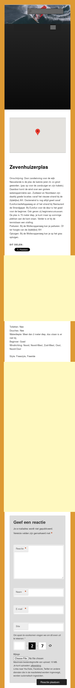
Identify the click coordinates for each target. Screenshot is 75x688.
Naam (21, 592)
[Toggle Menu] (53, 27)
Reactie (21, 548)
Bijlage (16, 654)
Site (18, 626)
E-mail (21, 609)
